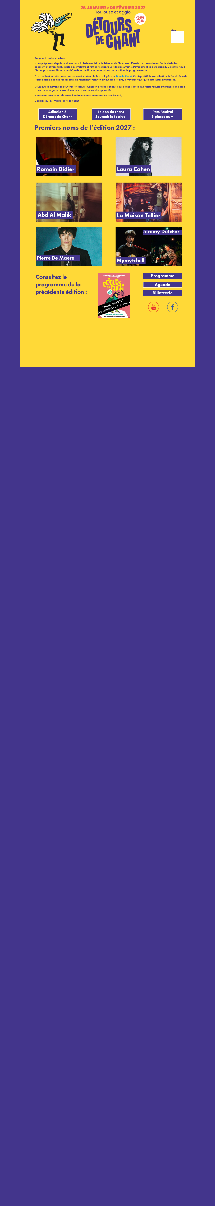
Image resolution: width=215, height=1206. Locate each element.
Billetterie (163, 293)
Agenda (163, 284)
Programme (162, 276)
